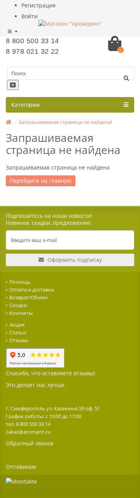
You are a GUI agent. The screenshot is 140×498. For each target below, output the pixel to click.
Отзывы (18, 340)
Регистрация (38, 5)
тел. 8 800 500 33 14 (28, 423)
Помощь (20, 281)
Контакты (21, 312)
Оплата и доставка (31, 289)
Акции (16, 324)
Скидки (18, 305)
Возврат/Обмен (28, 297)
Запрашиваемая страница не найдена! (65, 121)
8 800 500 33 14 (32, 41)
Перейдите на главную (41, 180)
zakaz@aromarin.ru (28, 431)
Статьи (17, 332)
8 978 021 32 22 (32, 51)
